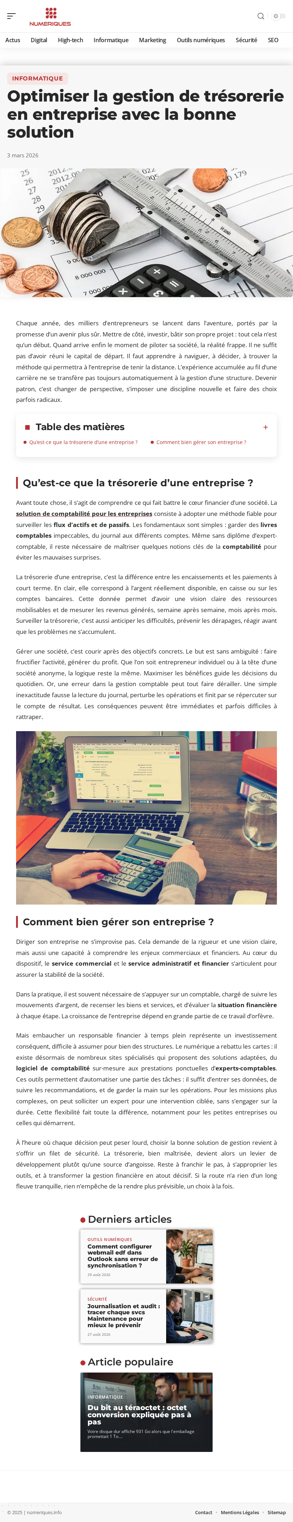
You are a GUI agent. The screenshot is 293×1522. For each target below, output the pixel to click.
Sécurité (97, 1299)
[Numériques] (51, 16)
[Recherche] (261, 16)
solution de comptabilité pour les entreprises (84, 513)
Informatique (37, 78)
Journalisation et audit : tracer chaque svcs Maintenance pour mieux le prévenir (124, 1316)
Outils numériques (110, 1239)
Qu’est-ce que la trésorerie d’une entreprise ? (83, 442)
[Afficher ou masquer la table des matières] (196, 427)
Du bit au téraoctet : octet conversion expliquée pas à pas (140, 1414)
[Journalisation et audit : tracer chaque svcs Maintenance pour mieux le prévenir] (189, 1316)
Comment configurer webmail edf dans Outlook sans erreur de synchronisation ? (123, 1256)
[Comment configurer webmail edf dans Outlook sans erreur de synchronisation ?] (189, 1257)
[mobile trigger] (13, 16)
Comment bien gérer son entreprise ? (201, 442)
